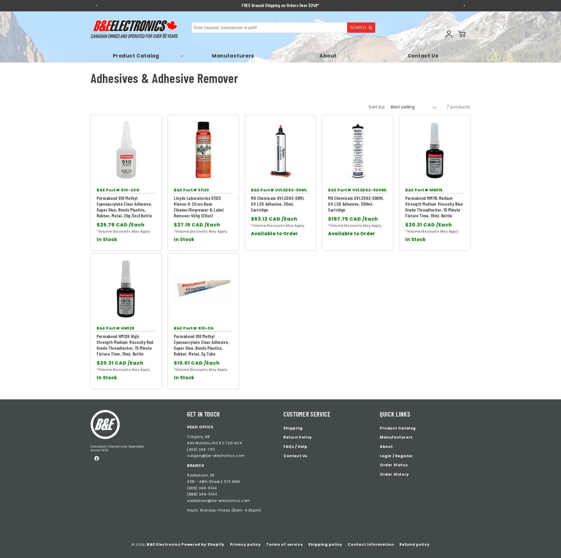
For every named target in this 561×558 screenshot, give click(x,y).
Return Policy (297, 437)
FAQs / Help (295, 446)
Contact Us (295, 455)
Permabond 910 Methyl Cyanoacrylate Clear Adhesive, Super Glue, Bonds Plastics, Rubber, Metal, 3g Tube (201, 344)
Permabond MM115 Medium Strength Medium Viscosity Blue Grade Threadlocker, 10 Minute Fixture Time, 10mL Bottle (434, 206)
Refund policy (414, 544)
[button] (138, 56)
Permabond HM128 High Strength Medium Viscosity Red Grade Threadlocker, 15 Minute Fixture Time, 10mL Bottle (125, 344)
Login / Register (396, 455)
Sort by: (377, 107)
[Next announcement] (464, 5)
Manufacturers (396, 437)
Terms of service (284, 544)
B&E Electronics (164, 544)
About (386, 446)
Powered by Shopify (202, 544)
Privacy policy (245, 544)
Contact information (371, 544)
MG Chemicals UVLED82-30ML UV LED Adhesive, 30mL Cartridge (278, 203)
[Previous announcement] (97, 5)
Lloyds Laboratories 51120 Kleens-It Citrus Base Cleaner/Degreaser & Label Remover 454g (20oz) (199, 206)
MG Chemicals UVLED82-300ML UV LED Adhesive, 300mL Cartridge (356, 203)
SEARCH (358, 27)
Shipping (293, 428)
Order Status (394, 464)
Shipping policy (325, 544)
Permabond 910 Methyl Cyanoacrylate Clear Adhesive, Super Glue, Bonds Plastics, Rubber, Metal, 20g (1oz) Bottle (124, 206)
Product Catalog (398, 428)
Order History (394, 474)
